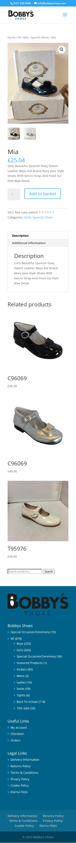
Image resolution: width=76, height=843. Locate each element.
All (19, 37)
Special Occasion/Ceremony (30, 632)
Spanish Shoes (40, 37)
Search (49, 571)
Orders (15, 740)
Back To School (27, 702)
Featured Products (30, 663)
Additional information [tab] (29, 243)
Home (11, 37)
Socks (20, 689)
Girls (25, 37)
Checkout (17, 734)
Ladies (21, 682)
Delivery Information (25, 760)
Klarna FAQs (19, 792)
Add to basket (42, 193)
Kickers (22, 669)
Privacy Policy (20, 779)
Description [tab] (20, 236)
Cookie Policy (20, 785)
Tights (21, 695)
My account (19, 727)
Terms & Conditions (24, 773)
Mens (20, 676)
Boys (20, 644)
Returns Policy (21, 766)
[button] (61, 49)
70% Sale (23, 708)
